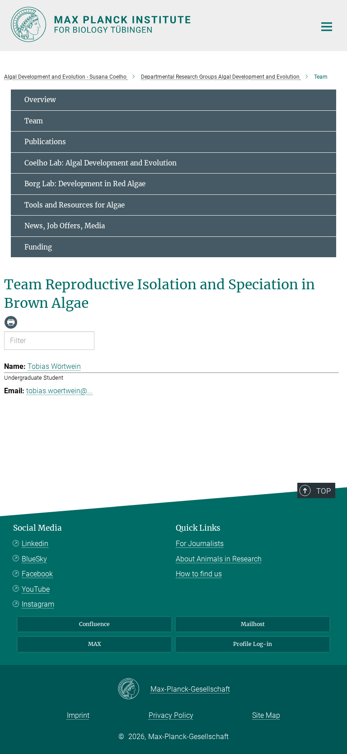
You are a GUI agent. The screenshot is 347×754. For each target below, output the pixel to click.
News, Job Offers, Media (64, 225)
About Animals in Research (219, 559)
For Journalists (200, 543)
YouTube (36, 589)
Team (33, 121)
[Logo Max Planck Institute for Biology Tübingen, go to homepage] (158, 24)
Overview (40, 99)
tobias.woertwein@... (59, 390)
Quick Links (198, 528)
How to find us (199, 574)
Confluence (94, 624)
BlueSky (34, 559)
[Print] (11, 322)
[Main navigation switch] (327, 27)
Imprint (78, 715)
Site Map (266, 715)
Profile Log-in (252, 644)
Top (323, 490)
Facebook (37, 574)
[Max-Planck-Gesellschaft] (133, 689)
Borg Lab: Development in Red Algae (84, 183)
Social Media (37, 528)
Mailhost (253, 624)
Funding (38, 247)
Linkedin (35, 543)
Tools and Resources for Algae (74, 205)
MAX (94, 644)
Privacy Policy (171, 715)
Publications (45, 141)
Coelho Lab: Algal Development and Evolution (100, 163)
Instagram (38, 604)
